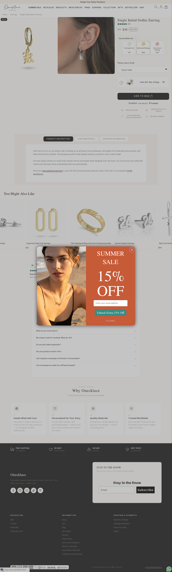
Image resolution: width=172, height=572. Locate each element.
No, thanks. (110, 320)
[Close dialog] (132, 249)
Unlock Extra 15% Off (110, 313)
